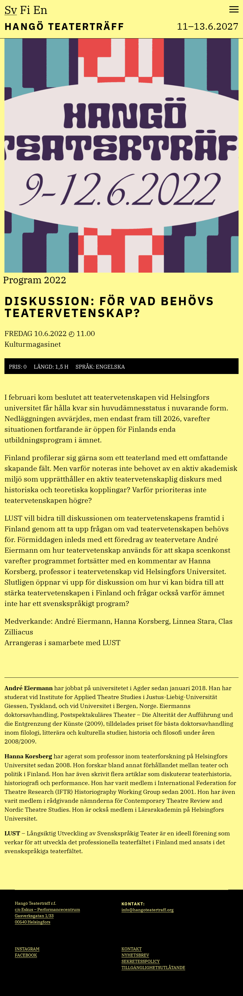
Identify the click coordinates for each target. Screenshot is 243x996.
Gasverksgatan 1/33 (34, 915)
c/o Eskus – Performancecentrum (47, 909)
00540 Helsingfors (32, 922)
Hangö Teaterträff (64, 26)
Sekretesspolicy (141, 961)
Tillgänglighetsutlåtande (153, 967)
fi (25, 10)
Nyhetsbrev (135, 955)
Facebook (26, 955)
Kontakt (132, 949)
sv (10, 10)
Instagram (27, 949)
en (40, 10)
